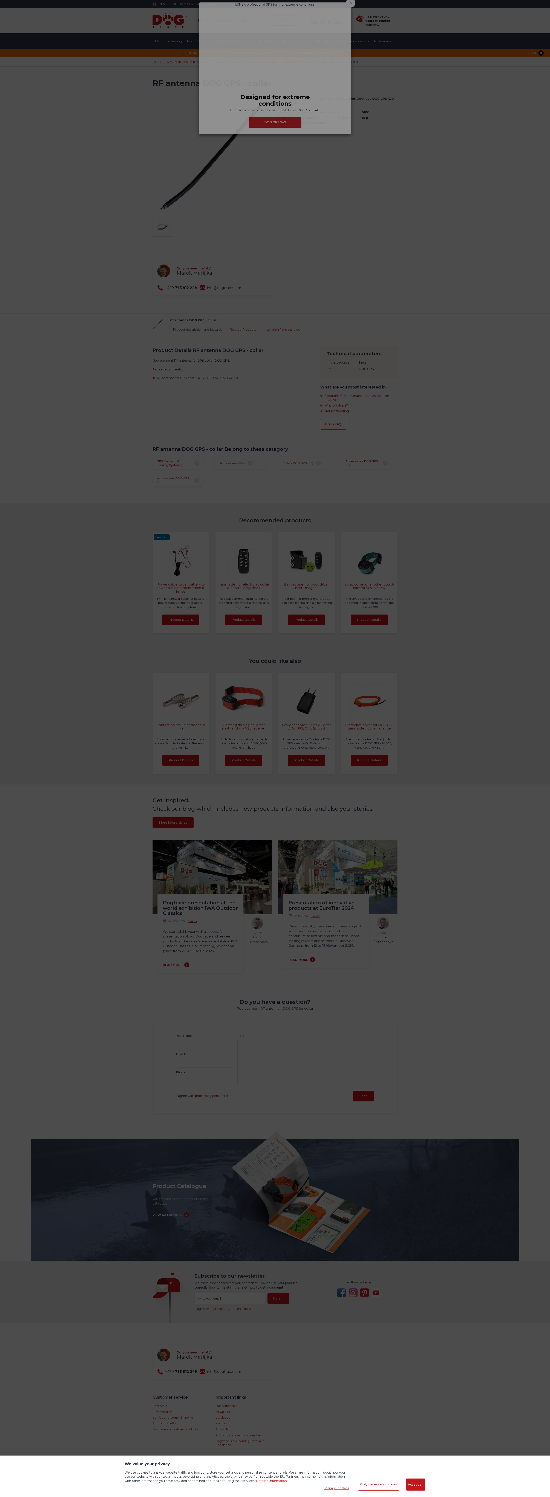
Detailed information (271, 1481)
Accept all (415, 1484)
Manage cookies (336, 1488)
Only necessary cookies (378, 1484)
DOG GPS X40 (275, 140)
